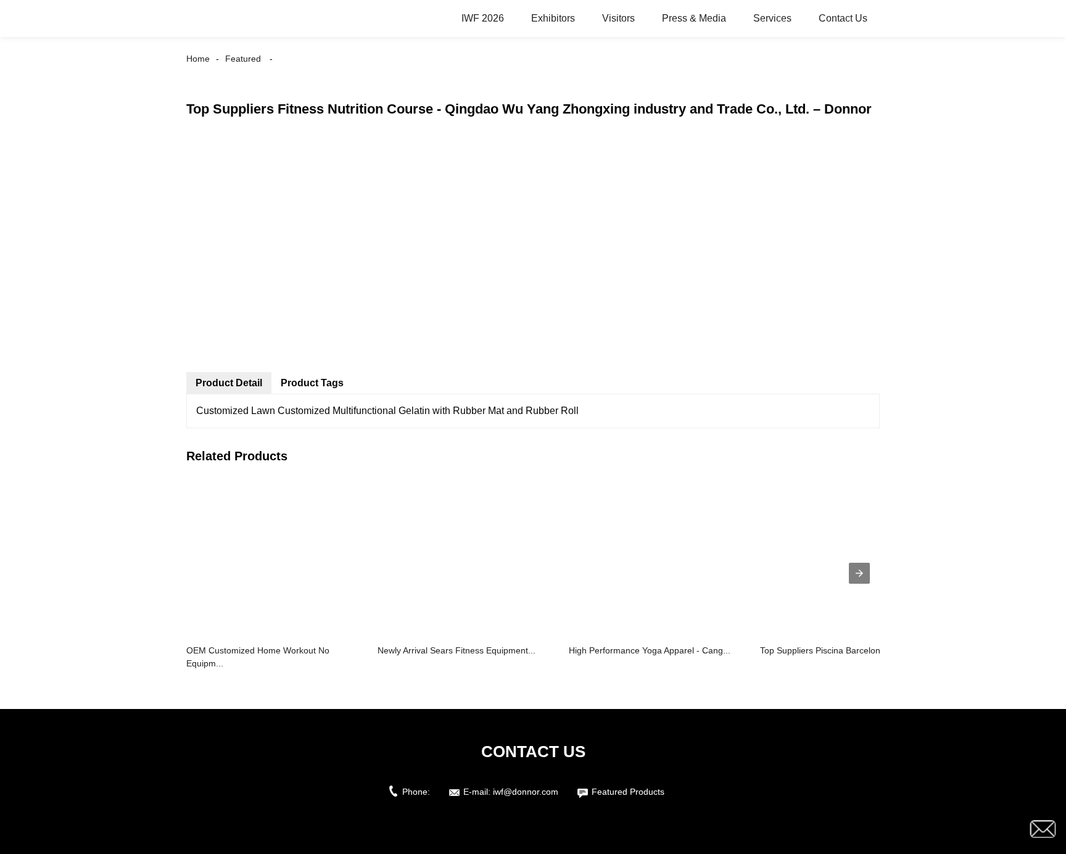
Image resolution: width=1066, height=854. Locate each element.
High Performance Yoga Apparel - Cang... (649, 650)
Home (198, 59)
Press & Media (694, 18)
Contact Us (843, 18)
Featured (243, 59)
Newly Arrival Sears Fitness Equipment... (456, 650)
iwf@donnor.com (525, 792)
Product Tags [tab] (312, 383)
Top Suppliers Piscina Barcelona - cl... (833, 650)
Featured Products (628, 792)
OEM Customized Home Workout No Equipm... (257, 656)
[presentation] (859, 573)
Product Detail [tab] (229, 383)
